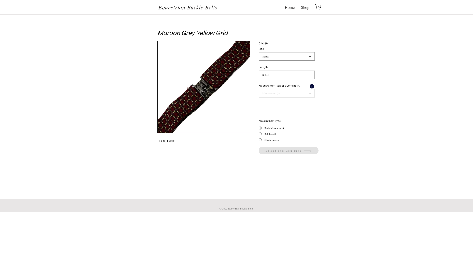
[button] (318, 7)
